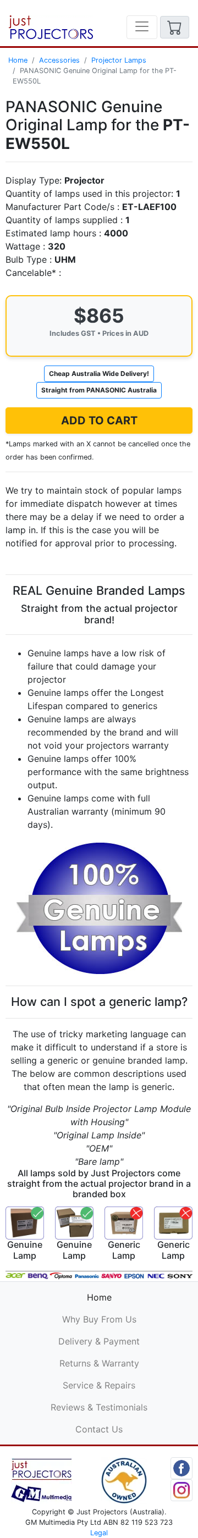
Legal (99, 1533)
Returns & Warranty (99, 1363)
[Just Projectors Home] (51, 27)
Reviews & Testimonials (99, 1407)
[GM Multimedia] (41, 1479)
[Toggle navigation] (142, 27)
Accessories (59, 60)
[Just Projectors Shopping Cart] (174, 27)
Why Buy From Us (99, 1319)
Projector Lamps (118, 60)
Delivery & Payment (99, 1341)
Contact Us (99, 1429)
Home (18, 60)
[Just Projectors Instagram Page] (181, 1489)
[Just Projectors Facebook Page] (181, 1467)
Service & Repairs (99, 1385)
